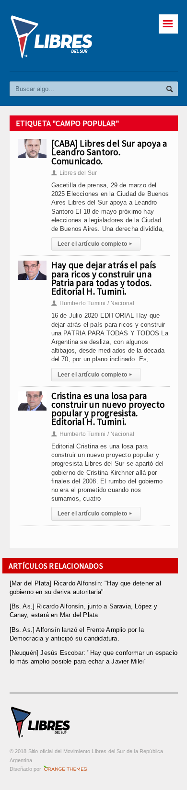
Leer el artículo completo (95, 243)
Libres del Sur (74, 173)
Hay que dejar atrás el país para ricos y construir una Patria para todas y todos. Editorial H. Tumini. (103, 278)
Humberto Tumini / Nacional (93, 303)
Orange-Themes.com (65, 769)
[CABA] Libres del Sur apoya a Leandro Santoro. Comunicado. (109, 151)
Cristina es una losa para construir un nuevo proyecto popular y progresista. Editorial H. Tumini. (108, 409)
